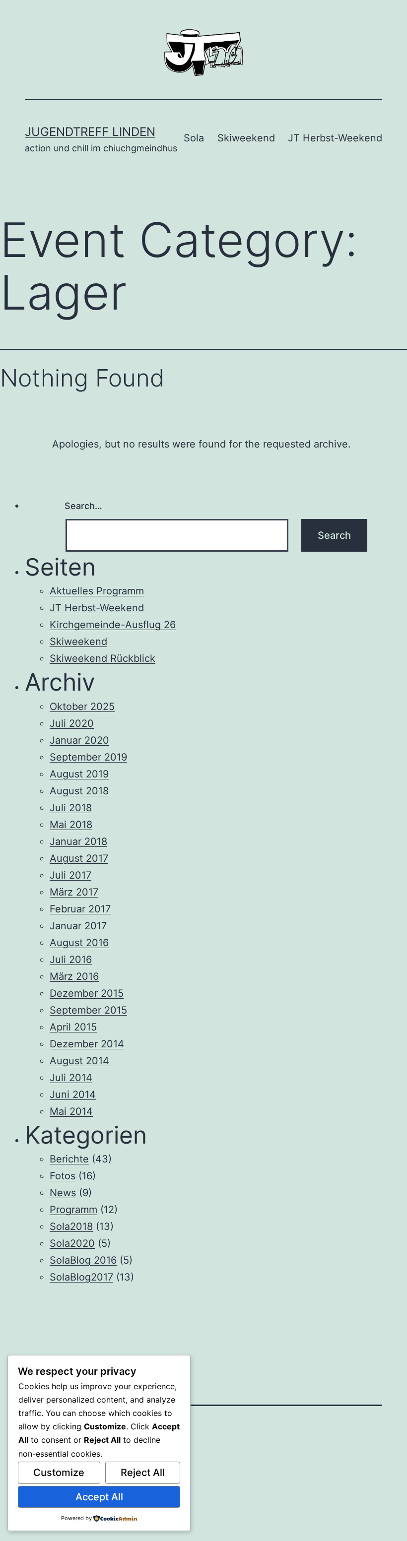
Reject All (143, 1472)
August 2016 (79, 943)
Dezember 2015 (87, 993)
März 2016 (74, 976)
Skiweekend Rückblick (102, 658)
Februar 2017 (80, 909)
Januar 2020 (79, 740)
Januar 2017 (78, 926)
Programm (73, 1210)
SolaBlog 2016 (83, 1260)
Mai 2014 (71, 1111)
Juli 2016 (71, 959)
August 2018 (79, 791)
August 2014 (79, 1061)
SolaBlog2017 (81, 1277)
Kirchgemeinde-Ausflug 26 (113, 625)
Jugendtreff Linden (90, 132)
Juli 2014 (71, 1078)
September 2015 (88, 1010)
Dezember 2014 (87, 1044)
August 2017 (79, 858)
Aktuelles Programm (97, 591)
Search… (83, 506)
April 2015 (73, 1027)
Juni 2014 (73, 1094)
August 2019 (79, 774)
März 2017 (74, 892)
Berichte (69, 1159)
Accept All (99, 1497)
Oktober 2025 (82, 706)
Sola (194, 138)
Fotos (62, 1176)
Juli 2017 (70, 875)
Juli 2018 (71, 808)
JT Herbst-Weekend (335, 138)
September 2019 (88, 757)
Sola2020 (72, 1243)
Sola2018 (71, 1226)
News (63, 1193)
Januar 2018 (78, 841)
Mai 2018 (71, 825)
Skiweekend (246, 138)
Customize (58, 1472)
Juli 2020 (72, 723)
